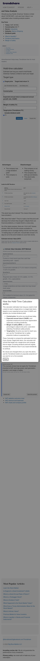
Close (5, 359)
